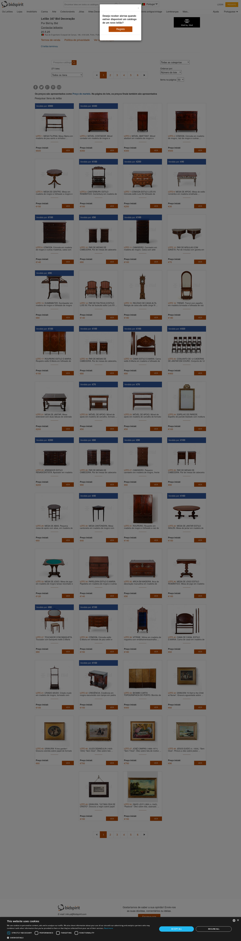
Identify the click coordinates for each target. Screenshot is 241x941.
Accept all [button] (176, 929)
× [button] (238, 920)
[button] (80, 937)
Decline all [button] (213, 929)
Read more (108, 928)
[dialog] (120, 929)
